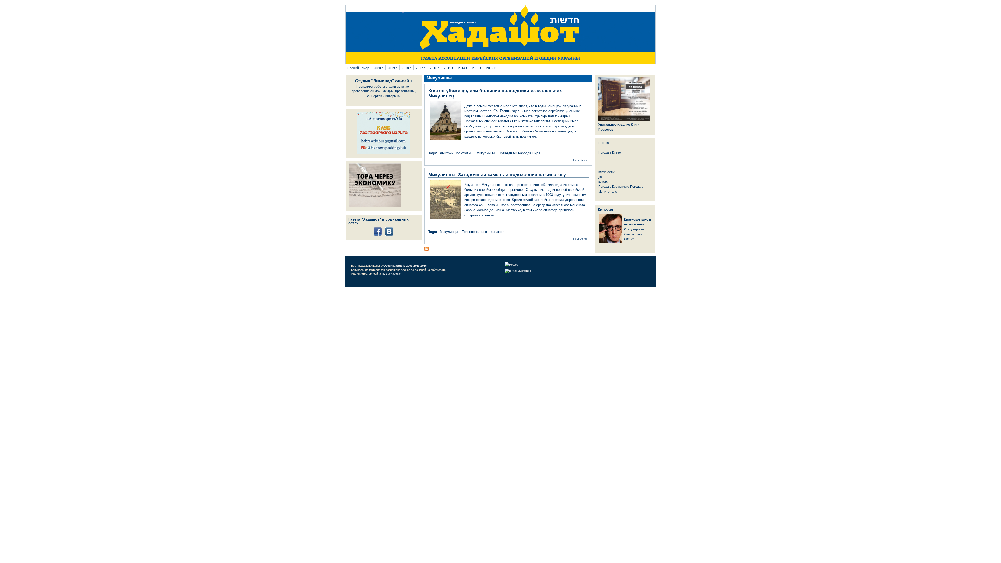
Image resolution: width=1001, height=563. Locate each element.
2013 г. (477, 68)
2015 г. (449, 68)
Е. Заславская (392, 273)
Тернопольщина (474, 232)
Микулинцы (486, 153)
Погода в (609, 152)
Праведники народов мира (519, 153)
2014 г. (463, 68)
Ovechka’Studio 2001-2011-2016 (405, 265)
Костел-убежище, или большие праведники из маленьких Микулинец (495, 93)
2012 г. (491, 68)
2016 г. (435, 68)
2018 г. (406, 68)
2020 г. (378, 68)
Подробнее (580, 159)
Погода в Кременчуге (613, 186)
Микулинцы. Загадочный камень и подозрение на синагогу (497, 174)
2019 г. (392, 68)
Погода (603, 142)
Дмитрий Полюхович (456, 153)
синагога (497, 232)
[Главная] (500, 63)
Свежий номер (358, 68)
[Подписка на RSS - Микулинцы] (426, 250)
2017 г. (420, 68)
